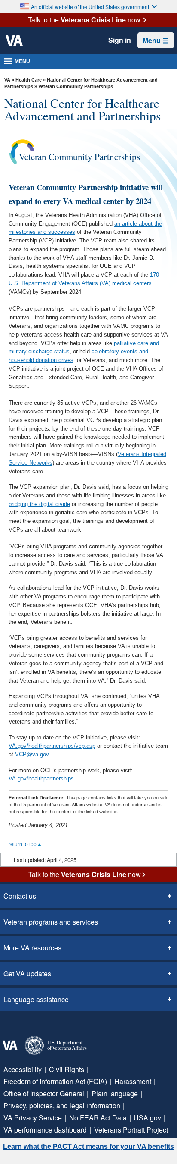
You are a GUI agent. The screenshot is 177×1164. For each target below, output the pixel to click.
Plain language (115, 1093)
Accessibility (22, 1069)
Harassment (132, 1081)
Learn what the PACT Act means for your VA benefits (88, 1146)
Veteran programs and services (50, 922)
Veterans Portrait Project (131, 1130)
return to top (23, 844)
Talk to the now (84, 20)
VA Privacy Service (32, 1118)
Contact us (19, 896)
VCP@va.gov (32, 754)
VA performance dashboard (45, 1130)
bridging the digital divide (39, 504)
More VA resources (32, 948)
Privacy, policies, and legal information (61, 1106)
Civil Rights (66, 1069)
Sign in (119, 40)
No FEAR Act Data (98, 1118)
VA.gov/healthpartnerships (41, 778)
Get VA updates (27, 973)
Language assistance (36, 999)
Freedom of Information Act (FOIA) (55, 1081)
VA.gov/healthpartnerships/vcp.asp (52, 745)
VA (7, 79)
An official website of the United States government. (90, 6)
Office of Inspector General (43, 1093)
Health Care (28, 79)
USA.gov (147, 1118)
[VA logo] (14, 40)
